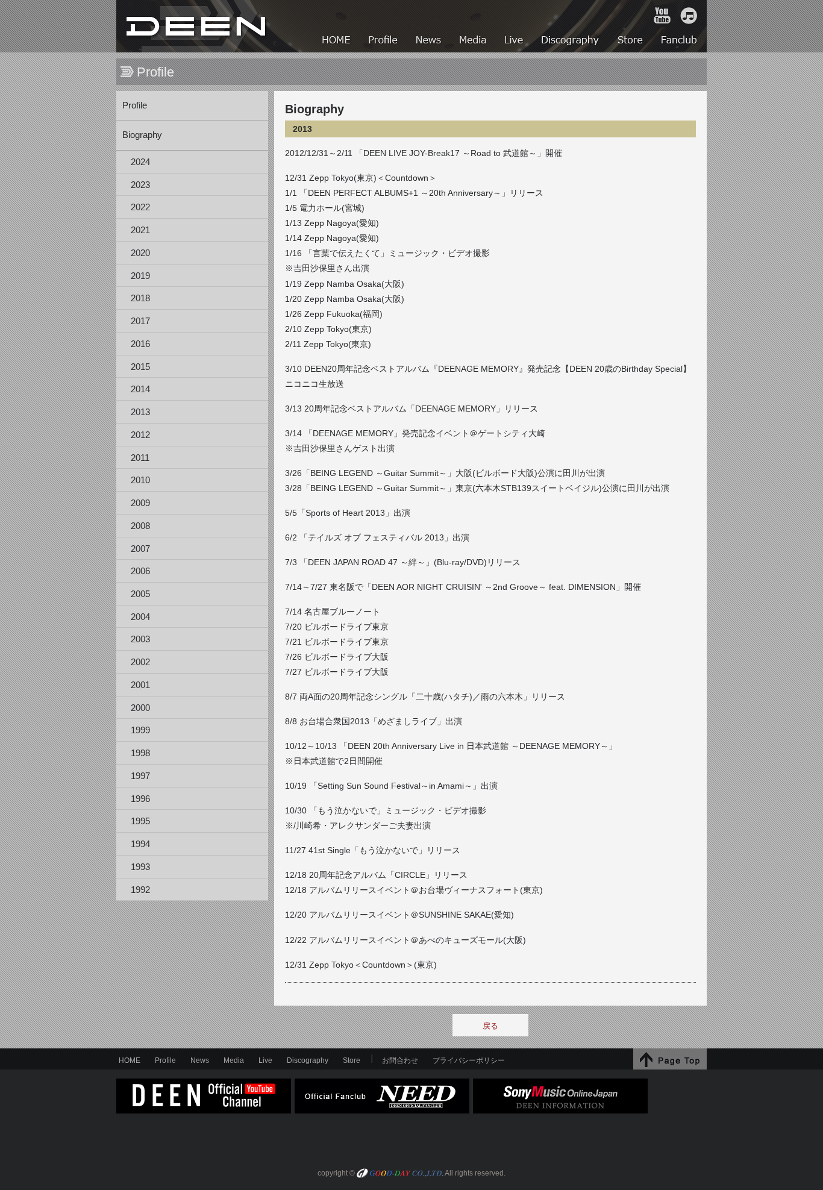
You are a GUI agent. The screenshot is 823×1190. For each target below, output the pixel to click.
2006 (140, 571)
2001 (140, 685)
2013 (140, 412)
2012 (140, 435)
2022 (140, 207)
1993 (140, 867)
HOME (197, 26)
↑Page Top (670, 1058)
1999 (140, 730)
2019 (140, 276)
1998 (140, 753)
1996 (140, 799)
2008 (140, 526)
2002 (140, 662)
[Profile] (383, 41)
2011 (140, 458)
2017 (140, 321)
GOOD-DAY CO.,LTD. (400, 1174)
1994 (140, 844)
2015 (140, 367)
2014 (140, 389)
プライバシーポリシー (469, 1060)
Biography (142, 135)
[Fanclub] (680, 41)
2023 (140, 185)
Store (351, 1060)
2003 (140, 639)
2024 (140, 162)
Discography (307, 1060)
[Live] (514, 41)
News (199, 1060)
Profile (134, 105)
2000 (140, 708)
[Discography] (571, 41)
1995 (140, 821)
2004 (140, 617)
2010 (140, 480)
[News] (429, 41)
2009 (140, 503)
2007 (140, 549)
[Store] (630, 41)
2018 (140, 298)
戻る (490, 1025)
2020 (140, 253)
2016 (140, 344)
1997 (140, 776)
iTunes (688, 15)
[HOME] (337, 41)
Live (265, 1060)
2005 (140, 594)
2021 (140, 230)
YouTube (662, 15)
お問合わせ (400, 1060)
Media (234, 1060)
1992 (140, 890)
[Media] (473, 41)
